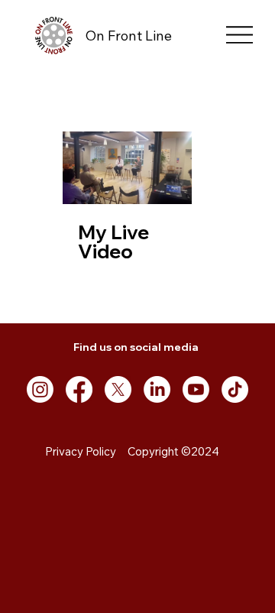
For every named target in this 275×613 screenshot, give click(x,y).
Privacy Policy (80, 451)
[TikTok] (235, 389)
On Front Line (129, 35)
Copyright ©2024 (173, 451)
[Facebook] (79, 389)
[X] (118, 389)
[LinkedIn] (157, 389)
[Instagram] (40, 389)
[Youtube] (196, 389)
